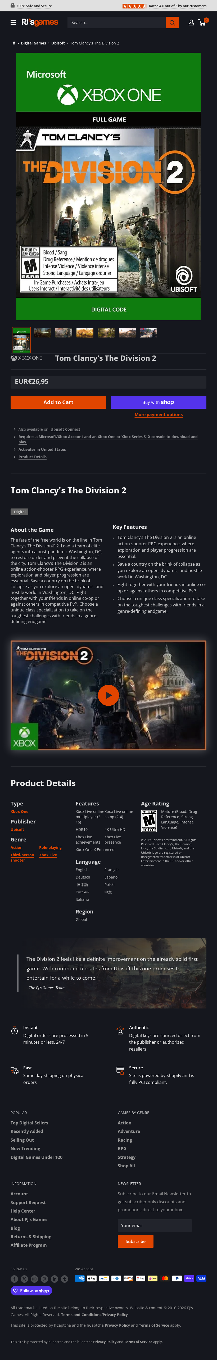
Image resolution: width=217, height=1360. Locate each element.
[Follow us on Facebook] (14, 1279)
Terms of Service (154, 1325)
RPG (122, 1148)
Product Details (33, 456)
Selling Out (22, 1140)
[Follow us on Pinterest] (44, 1279)
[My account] (191, 22)
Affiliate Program (29, 1245)
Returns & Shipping (31, 1237)
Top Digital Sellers (29, 1123)
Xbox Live (48, 854)
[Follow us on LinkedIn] (54, 1279)
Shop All (126, 1166)
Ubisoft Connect (65, 429)
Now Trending (25, 1148)
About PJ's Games (29, 1219)
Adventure (129, 1131)
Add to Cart (58, 402)
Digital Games (33, 43)
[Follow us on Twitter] (24, 1279)
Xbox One (19, 811)
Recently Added (27, 1131)
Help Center (23, 1211)
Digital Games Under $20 (36, 1157)
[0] (202, 22)
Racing (125, 1140)
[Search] (172, 22)
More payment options (159, 414)
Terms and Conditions (81, 1314)
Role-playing (50, 847)
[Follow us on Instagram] (34, 1279)
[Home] (13, 43)
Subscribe (136, 1241)
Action (16, 847)
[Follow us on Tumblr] (64, 1279)
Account (19, 1194)
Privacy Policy (115, 1314)
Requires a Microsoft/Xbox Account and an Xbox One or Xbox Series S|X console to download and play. (108, 439)
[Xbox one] (33, 357)
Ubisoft (58, 43)
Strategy (126, 1157)
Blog (15, 1228)
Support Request (28, 1202)
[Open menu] (13, 22)
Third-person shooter (22, 857)
